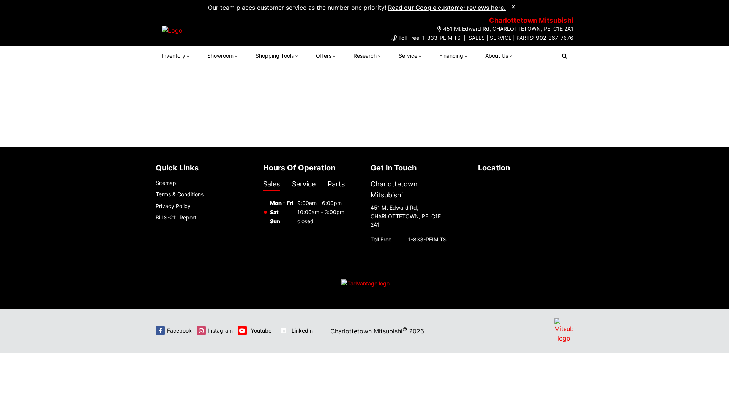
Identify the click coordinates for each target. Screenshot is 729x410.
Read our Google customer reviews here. (447, 7)
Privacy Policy (173, 206)
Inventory (173, 55)
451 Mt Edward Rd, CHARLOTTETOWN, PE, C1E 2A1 (508, 28)
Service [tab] (304, 184)
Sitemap (166, 183)
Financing (451, 55)
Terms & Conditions (180, 194)
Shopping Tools (275, 55)
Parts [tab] (336, 184)
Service (408, 55)
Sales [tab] (271, 184)
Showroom (220, 55)
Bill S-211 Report (176, 217)
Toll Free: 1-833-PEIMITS (429, 38)
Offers (323, 55)
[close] (513, 6)
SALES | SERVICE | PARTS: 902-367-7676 (521, 38)
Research (365, 55)
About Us (496, 55)
